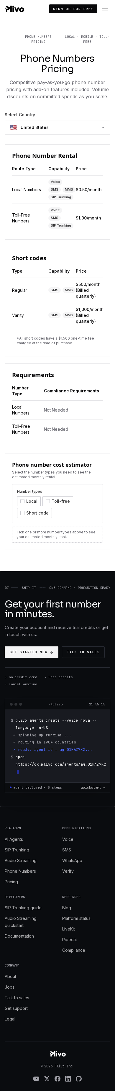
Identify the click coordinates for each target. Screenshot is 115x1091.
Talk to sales (83, 652)
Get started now (28, 652)
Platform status (76, 918)
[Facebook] (57, 1079)
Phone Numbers (20, 871)
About (10, 976)
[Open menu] (105, 9)
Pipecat (69, 939)
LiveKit (68, 928)
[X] (47, 1079)
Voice (67, 839)
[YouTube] (36, 1079)
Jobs (9, 987)
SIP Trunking (17, 849)
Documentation (19, 935)
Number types (29, 491)
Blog (66, 907)
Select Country (20, 114)
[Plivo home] (14, 8)
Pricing (11, 881)
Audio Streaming (21, 860)
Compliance (73, 950)
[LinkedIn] (68, 1079)
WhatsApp (72, 860)
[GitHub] (79, 1079)
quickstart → (93, 787)
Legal (10, 1018)
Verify (68, 871)
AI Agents (14, 839)
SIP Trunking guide (23, 907)
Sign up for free (73, 9)
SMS (66, 849)
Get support (16, 1008)
